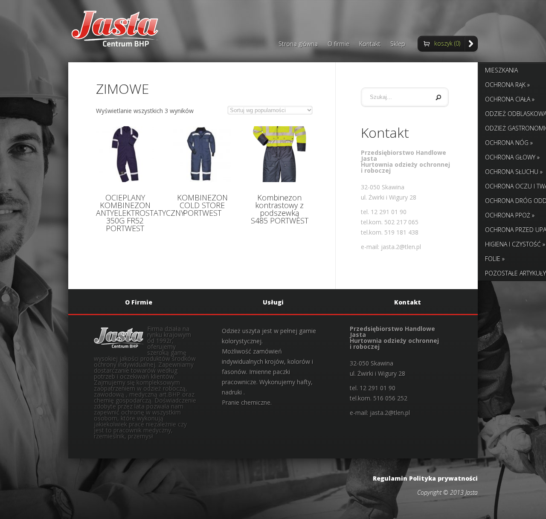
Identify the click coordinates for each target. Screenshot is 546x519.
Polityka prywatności (443, 478)
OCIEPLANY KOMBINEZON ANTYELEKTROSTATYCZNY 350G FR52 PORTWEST (140, 212)
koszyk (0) (447, 43)
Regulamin (390, 478)
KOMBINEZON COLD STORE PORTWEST (202, 205)
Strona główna (298, 44)
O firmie (338, 44)
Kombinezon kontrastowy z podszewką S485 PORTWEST (279, 209)
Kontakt (369, 44)
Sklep (397, 44)
